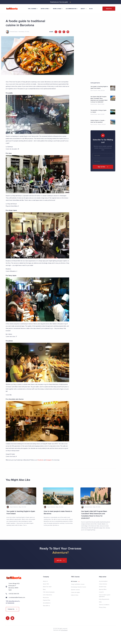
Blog (91, 8)
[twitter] (60, 32)
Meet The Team (47, 586)
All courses (74, 581)
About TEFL (46, 584)
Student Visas (102, 586)
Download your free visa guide (59, 2)
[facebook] (56, 32)
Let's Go (59, 560)
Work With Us (46, 605)
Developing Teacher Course (78, 587)
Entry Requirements (104, 599)
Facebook (40, 460)
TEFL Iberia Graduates (49, 592)
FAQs (100, 602)
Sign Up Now (101, 167)
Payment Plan (46, 600)
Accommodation (103, 581)
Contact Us (11, 609)
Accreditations (46, 603)
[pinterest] (64, 32)
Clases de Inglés (75, 592)
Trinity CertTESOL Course (77, 584)
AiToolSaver (64, 630)
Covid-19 (101, 592)
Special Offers (102, 589)
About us (45, 581)
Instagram (49, 460)
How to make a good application (104, 595)
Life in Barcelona (47, 595)
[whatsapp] (68, 32)
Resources (46, 597)
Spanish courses (75, 589)
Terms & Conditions (104, 604)
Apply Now (109, 8)
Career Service (103, 584)
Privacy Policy (102, 607)
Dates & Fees (74, 595)
